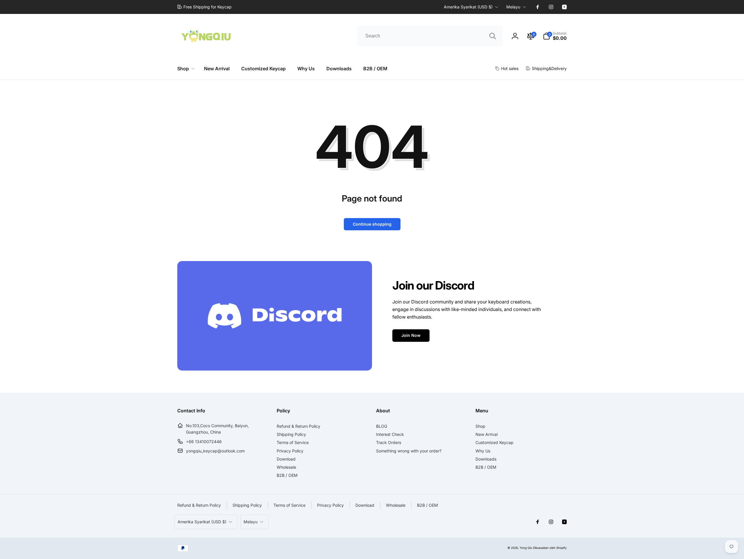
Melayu (513, 6)
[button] (555, 36)
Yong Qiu (526, 547)
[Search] (492, 36)
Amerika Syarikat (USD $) (468, 6)
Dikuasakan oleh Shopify (550, 547)
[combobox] (430, 36)
